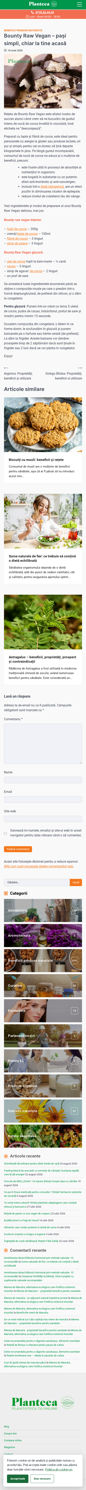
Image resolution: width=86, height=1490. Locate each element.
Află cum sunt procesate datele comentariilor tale (38, 866)
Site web (10, 811)
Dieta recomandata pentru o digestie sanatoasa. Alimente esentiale (42, 1340)
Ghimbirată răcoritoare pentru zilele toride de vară (31, 1163)
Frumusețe (42, 1011)
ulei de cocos (16, 261)
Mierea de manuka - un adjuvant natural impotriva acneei (36, 1297)
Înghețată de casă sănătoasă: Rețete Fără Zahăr (31, 1241)
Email (8, 792)
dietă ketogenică (52, 187)
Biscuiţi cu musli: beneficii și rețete (36, 460)
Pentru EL (41, 1061)
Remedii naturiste (42, 1111)
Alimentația (42, 910)
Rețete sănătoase (42, 1136)
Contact (8, 1454)
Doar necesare (42, 1478)
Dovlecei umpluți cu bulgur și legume (24, 1234)
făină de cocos (17, 238)
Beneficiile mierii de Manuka (32, 1312)
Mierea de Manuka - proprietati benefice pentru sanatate (35, 1330)
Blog (6, 1426)
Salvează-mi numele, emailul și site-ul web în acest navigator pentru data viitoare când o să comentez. (46, 833)
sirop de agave (17, 243)
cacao (11, 266)
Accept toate (17, 1478)
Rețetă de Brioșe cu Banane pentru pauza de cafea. (35, 1344)
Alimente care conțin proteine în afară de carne (30, 1227)
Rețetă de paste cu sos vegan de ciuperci (27, 1213)
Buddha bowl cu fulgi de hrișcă (21, 1220)
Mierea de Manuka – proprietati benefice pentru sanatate (48, 1290)
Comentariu (13, 719)
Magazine (9, 1447)
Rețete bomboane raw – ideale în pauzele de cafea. (35, 1355)
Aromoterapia (41, 935)
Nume (8, 772)
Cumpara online (13, 1440)
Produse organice (41, 1086)
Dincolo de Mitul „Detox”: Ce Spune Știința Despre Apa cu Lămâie (40, 1181)
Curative (42, 986)
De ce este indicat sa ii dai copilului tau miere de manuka (36, 1319)
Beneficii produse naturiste (23, 30)
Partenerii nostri (41, 1036)
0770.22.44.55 (45, 12)
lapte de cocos (27, 234)
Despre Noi (10, 1433)
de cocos (36, 271)
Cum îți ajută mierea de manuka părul (25, 1362)
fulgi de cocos (17, 229)
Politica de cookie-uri (58, 1469)
